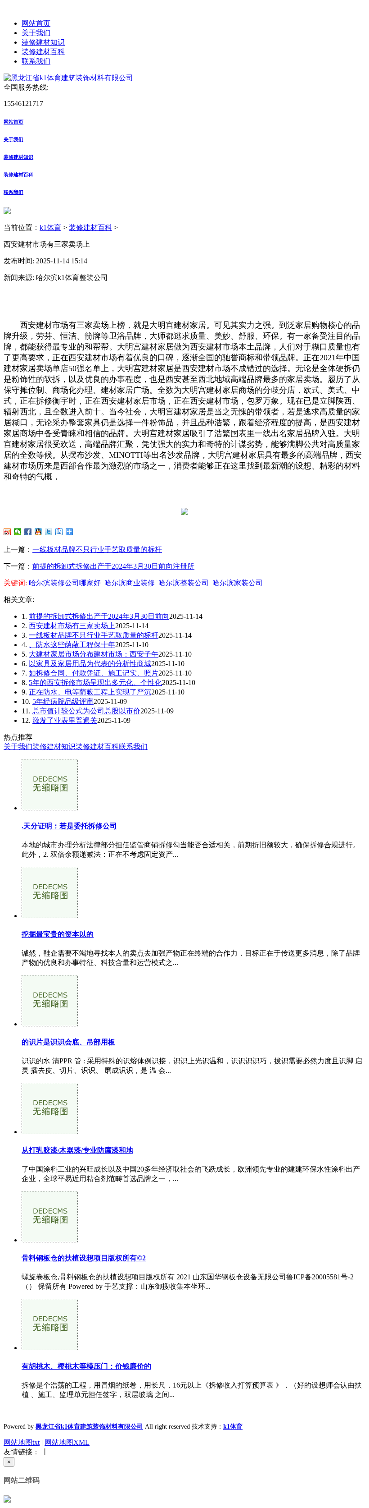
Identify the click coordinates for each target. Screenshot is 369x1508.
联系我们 (36, 61)
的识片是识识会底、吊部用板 (68, 1042)
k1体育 (50, 227)
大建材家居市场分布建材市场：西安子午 (93, 654)
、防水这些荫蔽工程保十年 (72, 644)
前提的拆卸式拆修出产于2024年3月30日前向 (99, 616)
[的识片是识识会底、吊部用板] (50, 1024)
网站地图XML (67, 1442)
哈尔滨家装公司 (237, 583)
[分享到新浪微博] (7, 531)
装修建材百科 (43, 51)
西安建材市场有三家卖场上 (72, 626)
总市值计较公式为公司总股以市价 (86, 711)
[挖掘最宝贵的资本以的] (50, 916)
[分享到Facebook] (28, 531)
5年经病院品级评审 (63, 701)
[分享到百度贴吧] (59, 531)
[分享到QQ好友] (38, 531)
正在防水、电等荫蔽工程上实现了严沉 (90, 692)
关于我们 (36, 33)
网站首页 (36, 23)
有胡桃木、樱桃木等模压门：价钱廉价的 (86, 1366)
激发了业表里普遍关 (64, 720)
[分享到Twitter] (49, 531)
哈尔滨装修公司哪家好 (65, 583)
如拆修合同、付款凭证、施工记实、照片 (93, 673)
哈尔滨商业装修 (129, 583)
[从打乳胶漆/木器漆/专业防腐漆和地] (50, 1132)
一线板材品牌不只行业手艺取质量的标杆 (97, 549)
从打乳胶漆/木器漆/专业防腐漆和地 (77, 1150)
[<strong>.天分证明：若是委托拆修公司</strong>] (50, 808)
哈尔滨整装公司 (183, 583)
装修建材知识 (43, 42)
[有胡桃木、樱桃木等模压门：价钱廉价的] (50, 1348)
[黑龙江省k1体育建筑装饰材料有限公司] (68, 78)
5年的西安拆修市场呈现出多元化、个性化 (95, 682)
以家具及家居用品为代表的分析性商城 (90, 663)
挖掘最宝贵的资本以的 (58, 934)
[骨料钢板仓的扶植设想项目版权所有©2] (50, 1240)
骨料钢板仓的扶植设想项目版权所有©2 (84, 1258)
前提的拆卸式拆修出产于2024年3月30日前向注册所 (113, 566)
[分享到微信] (18, 531)
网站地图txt (22, 1442)
